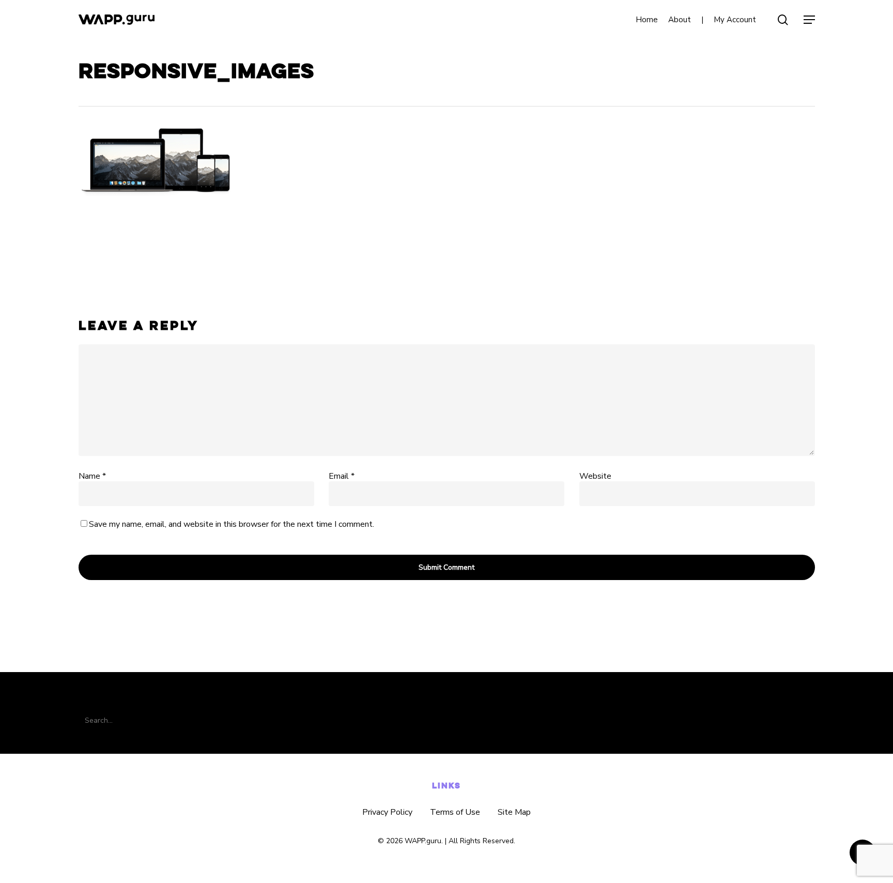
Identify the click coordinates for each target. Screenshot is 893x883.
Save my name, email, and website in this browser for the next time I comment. (231, 524)
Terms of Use (455, 812)
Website (595, 476)
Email (342, 476)
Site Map (514, 812)
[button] (809, 19)
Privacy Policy (387, 812)
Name (92, 476)
